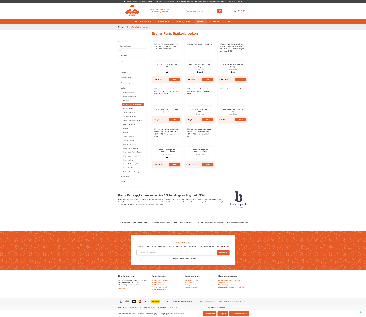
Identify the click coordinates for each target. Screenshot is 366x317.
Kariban (125, 132)
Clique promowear (129, 112)
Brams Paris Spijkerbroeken (132, 104)
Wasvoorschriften (191, 280)
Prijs (121, 61)
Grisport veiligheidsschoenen (132, 120)
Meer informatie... (179, 314)
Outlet (123, 182)
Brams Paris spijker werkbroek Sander (167, 151)
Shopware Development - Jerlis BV (231, 287)
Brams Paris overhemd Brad (167, 109)
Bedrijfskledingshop (131, 307)
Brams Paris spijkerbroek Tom (167, 65)
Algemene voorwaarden (160, 280)
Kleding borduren (191, 285)
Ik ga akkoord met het (184, 258)
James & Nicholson (129, 124)
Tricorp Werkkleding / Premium (133, 164)
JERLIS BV (174, 307)
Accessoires (125, 176)
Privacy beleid (191, 258)
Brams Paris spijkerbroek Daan (233, 110)
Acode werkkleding (129, 92)
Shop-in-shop (223, 282)
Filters (120, 51)
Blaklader (126, 100)
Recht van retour (158, 285)
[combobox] (200, 11)
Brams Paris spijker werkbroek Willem (200, 151)
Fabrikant (123, 55)
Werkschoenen (126, 78)
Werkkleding (125, 72)
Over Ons (121, 289)
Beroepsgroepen (126, 83)
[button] (167, 72)
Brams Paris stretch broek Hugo (200, 65)
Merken (123, 88)
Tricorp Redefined (128, 168)
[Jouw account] (234, 11)
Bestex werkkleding (129, 96)
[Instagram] (220, 307)
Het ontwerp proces (192, 282)
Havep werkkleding (129, 136)
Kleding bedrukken (191, 287)
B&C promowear (128, 108)
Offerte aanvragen (158, 282)
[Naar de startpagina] (132, 10)
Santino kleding (128, 160)
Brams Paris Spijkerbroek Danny (233, 65)
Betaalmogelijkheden (159, 289)
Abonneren (223, 253)
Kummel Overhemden (130, 144)
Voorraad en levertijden (160, 287)
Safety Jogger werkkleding (131, 156)
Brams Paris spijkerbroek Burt (200, 110)
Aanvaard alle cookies (238, 314)
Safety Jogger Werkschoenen (132, 152)
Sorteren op (122, 42)
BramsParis (167, 69)
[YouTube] (224, 307)
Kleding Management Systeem (229, 280)
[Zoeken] (219, 11)
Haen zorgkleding (128, 140)
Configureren (210, 314)
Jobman (125, 128)
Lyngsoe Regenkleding (130, 148)
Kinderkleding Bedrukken (227, 285)
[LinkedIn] (222, 307)
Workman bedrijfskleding (131, 172)
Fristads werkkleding (129, 116)
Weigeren (222, 314)
